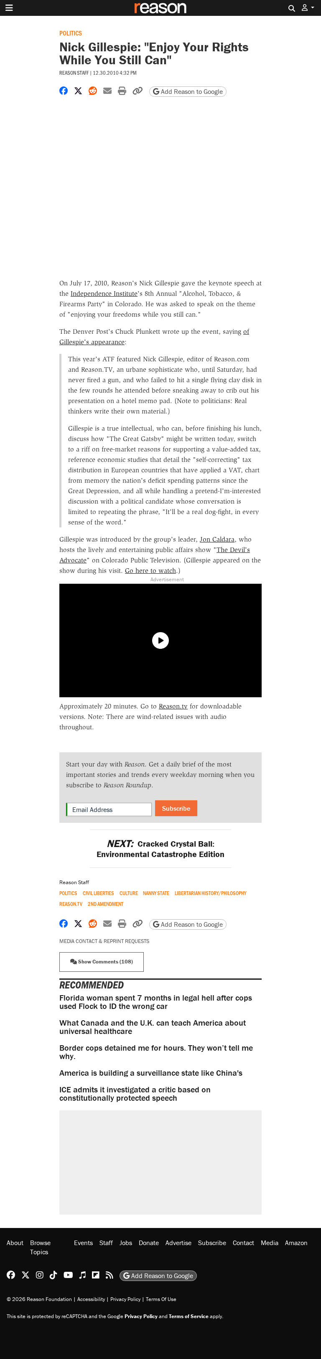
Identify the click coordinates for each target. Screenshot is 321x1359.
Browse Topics (40, 1247)
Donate (149, 1242)
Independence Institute (104, 294)
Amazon (296, 1242)
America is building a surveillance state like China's (150, 1072)
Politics (70, 32)
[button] (308, 8)
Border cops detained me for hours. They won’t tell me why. (156, 1051)
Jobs (126, 1242)
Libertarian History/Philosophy (210, 893)
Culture (129, 893)
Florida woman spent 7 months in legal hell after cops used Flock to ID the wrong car (155, 1001)
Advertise (178, 1242)
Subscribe (176, 808)
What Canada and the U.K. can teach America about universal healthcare (152, 1026)
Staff (106, 1242)
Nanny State (156, 893)
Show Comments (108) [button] (105, 961)
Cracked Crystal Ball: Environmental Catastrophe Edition (160, 848)
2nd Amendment (105, 904)
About (15, 1242)
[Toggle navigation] (9, 8)
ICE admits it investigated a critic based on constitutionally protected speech (135, 1093)
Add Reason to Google (191, 91)
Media (269, 1242)
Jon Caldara (217, 539)
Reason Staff (74, 72)
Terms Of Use (161, 1299)
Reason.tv (173, 706)
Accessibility (91, 1299)
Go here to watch (150, 571)
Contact (243, 1242)
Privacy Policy (125, 1299)
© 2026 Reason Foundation (39, 1299)
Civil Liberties (98, 893)
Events (83, 1242)
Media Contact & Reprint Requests (104, 941)
